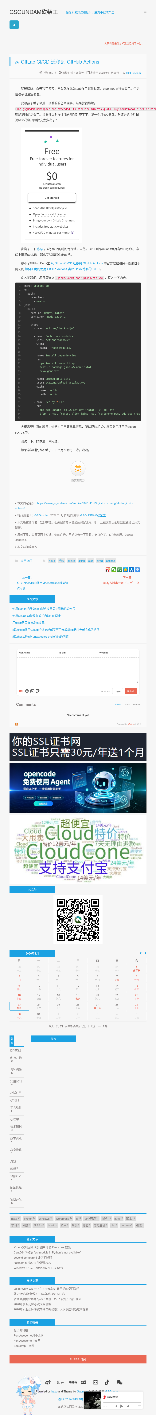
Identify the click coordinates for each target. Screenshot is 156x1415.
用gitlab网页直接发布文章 (28, 622)
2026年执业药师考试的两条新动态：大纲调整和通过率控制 (51, 1309)
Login (118, 691)
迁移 (61, 561)
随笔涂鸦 (16, 1189)
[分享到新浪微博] (108, 569)
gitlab (81, 561)
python (29, 1218)
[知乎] (60, 1382)
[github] (35, 1382)
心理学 (15, 1119)
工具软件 (16, 1108)
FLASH (38, 1225)
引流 (139, 1225)
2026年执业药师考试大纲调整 (32, 1304)
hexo (52, 561)
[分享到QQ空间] (125, 569)
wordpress (64, 1218)
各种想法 (16, 1070)
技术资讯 (16, 1139)
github (71, 561)
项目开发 (16, 1200)
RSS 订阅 (80, 1359)
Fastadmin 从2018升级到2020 (32, 1263)
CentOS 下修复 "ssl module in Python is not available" (47, 1252)
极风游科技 (21, 1330)
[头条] (83, 1382)
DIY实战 (16, 1050)
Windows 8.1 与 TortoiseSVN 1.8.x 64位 (38, 1268)
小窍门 (15, 1100)
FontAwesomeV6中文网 (29, 1335)
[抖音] (107, 1382)
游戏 (14, 1161)
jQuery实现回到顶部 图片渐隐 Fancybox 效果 (42, 1247)
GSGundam (133, 73)
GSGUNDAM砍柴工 (34, 11)
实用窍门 (26, 561)
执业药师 (91, 1218)
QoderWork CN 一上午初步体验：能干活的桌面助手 (47, 1289)
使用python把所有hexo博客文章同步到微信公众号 (43, 609)
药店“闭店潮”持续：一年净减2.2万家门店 (39, 1294)
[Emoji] (27, 691)
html (118, 1218)
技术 (64, 1225)
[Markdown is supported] (21, 691)
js (78, 1218)
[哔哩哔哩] (95, 1382)
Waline (131, 724)
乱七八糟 (16, 1059)
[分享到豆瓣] (119, 569)
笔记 (75, 1225)
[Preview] (37, 691)
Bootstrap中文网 (24, 1346)
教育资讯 (16, 1151)
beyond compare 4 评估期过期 (33, 1257)
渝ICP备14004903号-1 (72, 1399)
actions (110, 561)
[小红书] (73, 1382)
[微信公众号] (120, 1382)
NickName (24, 652)
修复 (86, 1225)
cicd (90, 561)
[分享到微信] (113, 569)
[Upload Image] (32, 691)
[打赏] (78, 469)
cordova (126, 1225)
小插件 (15, 1092)
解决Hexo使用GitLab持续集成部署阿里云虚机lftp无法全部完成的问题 (55, 630)
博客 (106, 1218)
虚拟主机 (100, 1225)
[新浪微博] (48, 1382)
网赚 (14, 1168)
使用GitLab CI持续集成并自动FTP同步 (36, 616)
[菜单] (144, 12)
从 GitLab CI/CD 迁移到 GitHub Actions (77, 263)
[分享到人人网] (131, 569)
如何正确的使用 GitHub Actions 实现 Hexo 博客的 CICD (62, 269)
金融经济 (16, 1177)
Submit (131, 691)
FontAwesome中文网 (27, 1340)
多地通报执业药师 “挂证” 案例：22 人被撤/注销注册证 (48, 1299)
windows (46, 1218)
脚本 (130, 1218)
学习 (15, 1225)
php (114, 1225)
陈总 (40, 249)
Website (103, 652)
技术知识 (16, 1127)
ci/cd (100, 561)
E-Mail (62, 652)
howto (52, 1225)
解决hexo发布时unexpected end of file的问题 (40, 636)
